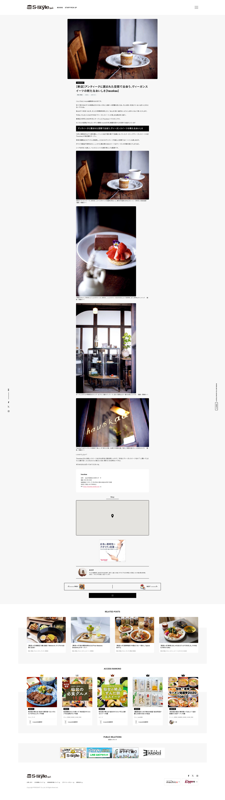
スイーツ (93, 95)
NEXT (148, 586)
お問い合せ (29, 782)
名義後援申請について (52, 782)
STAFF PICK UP (71, 7)
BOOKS (60, 7)
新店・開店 (80, 95)
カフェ (86, 95)
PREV (76, 586)
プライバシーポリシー (67, 782)
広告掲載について (39, 782)
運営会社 (78, 782)
